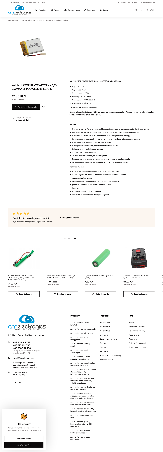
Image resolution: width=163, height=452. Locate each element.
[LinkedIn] (20, 382)
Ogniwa (103, 343)
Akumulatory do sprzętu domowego (80, 438)
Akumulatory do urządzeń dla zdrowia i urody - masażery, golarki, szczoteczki (82, 380)
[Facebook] (15, 382)
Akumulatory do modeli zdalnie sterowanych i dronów (82, 364)
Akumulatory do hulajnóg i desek (80, 345)
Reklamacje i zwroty (137, 331)
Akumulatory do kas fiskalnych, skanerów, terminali (82, 388)
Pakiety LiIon (105, 323)
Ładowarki (104, 335)
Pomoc (123, 2)
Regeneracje (134, 335)
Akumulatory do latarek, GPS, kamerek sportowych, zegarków (83, 410)
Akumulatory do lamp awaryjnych (79, 338)
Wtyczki (103, 347)
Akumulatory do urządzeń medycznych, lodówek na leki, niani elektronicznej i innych (82, 395)
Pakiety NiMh (105, 327)
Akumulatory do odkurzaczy (81, 333)
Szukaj (43, 2)
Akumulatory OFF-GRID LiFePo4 (79, 324)
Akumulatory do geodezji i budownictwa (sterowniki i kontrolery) (81, 424)
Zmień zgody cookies (137, 347)
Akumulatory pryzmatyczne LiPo (81, 416)
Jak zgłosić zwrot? (148, 2)
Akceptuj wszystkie (24, 445)
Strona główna (13, 20)
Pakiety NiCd (105, 331)
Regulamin (134, 2)
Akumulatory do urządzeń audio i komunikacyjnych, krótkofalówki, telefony (83, 371)
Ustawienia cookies (24, 439)
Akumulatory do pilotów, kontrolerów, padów (80, 431)
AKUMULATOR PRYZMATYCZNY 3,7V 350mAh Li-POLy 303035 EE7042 (44, 20)
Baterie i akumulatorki (108, 339)
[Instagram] (10, 382)
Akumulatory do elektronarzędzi (83, 329)
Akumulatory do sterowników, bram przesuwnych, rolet (82, 403)
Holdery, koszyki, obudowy (110, 355)
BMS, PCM (104, 351)
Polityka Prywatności (137, 343)
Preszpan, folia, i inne (108, 360)
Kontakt (132, 323)
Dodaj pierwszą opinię (70, 217)
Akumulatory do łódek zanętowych (79, 351)
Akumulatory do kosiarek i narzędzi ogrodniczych (80, 358)
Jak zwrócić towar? (136, 327)
